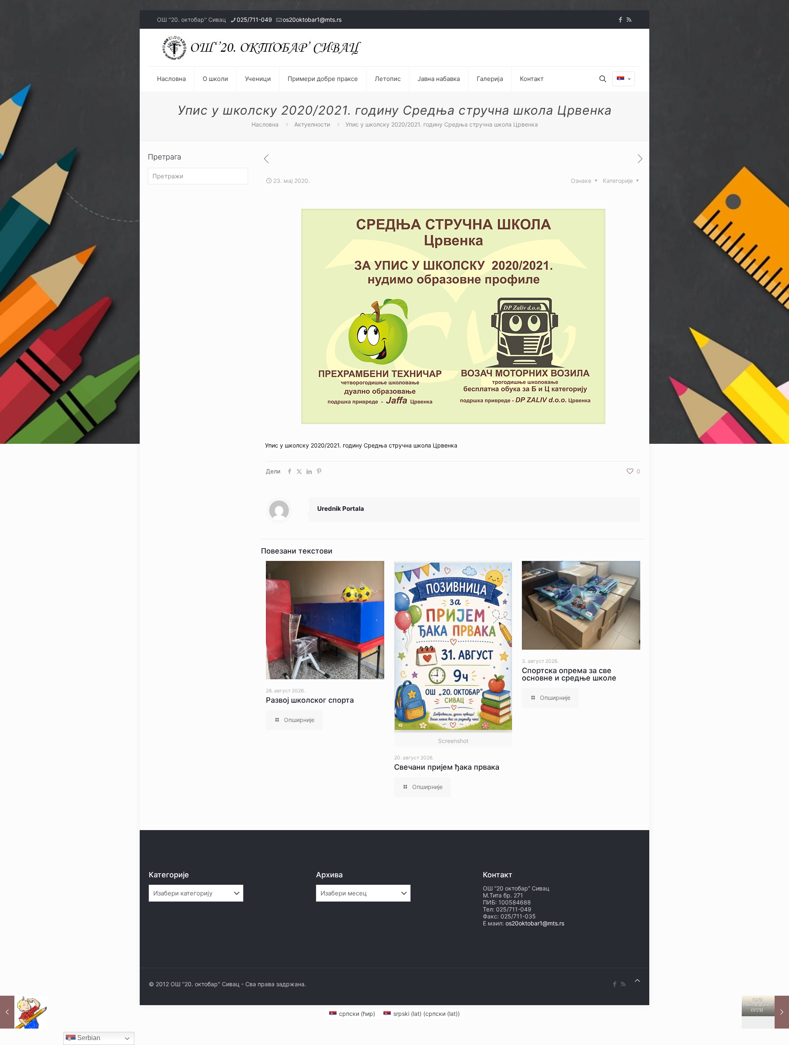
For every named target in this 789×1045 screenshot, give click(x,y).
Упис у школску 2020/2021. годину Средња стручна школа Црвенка (361, 445)
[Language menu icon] (623, 79)
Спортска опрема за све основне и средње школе (569, 674)
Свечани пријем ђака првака (446, 767)
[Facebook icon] (620, 19)
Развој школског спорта (310, 700)
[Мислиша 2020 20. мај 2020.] (23, 1012)
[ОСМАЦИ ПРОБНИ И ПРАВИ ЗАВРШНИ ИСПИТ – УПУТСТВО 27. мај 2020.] (765, 1012)
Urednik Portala (340, 508)
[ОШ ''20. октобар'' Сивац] (264, 47)
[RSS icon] (629, 19)
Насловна (265, 124)
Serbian (88, 1037)
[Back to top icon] (637, 980)
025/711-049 (254, 19)
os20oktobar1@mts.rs (312, 19)
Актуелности (312, 124)
